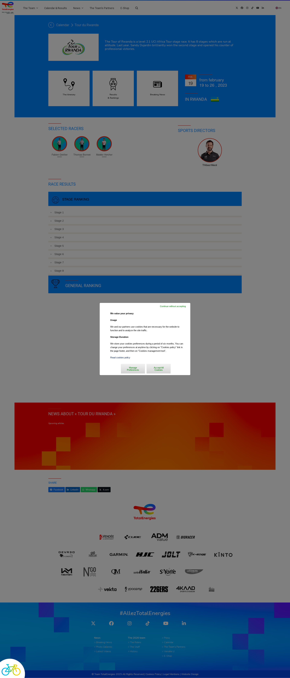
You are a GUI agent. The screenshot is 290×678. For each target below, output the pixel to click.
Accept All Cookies (159, 368)
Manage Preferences (133, 368)
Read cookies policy (120, 357)
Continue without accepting (173, 306)
